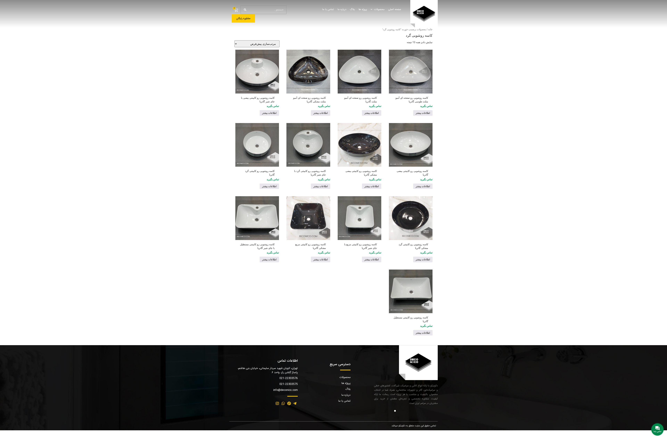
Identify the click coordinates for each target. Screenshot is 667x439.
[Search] (245, 10)
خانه (430, 29)
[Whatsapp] (283, 404)
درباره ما (341, 9)
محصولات (379, 9)
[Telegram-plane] (295, 404)
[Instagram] (277, 404)
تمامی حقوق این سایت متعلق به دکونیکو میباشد (414, 426)
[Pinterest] (289, 404)
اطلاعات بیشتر (423, 112)
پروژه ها (363, 9)
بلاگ (352, 9)
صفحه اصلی (394, 9)
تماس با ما (328, 9)
